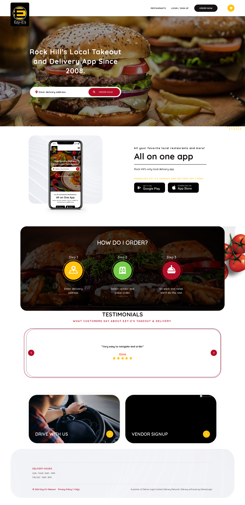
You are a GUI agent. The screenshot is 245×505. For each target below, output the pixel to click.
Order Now (205, 8)
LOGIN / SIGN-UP (180, 8)
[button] (28, 353)
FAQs (77, 489)
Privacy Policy (65, 489)
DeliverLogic (206, 489)
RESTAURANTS (158, 8)
